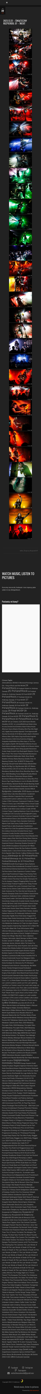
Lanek (19, 983)
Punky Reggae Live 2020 (18, 1138)
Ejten (13, 853)
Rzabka (4, 1167)
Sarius (29, 1167)
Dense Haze (28, 831)
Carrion (13, 799)
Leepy (34, 985)
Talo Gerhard (25, 1222)
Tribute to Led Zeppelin (10, 1290)
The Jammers (18, 1245)
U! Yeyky (5, 1300)
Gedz (4, 891)
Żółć (8, 1357)
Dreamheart (24, 846)
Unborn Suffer (19, 1302)
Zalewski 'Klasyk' (8, 1347)
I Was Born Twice (21, 936)
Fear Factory (28, 874)
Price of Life (25, 1128)
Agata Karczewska (12, 731)
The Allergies (28, 1232)
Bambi (32, 756)
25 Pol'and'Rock (18, 690)
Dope (35, 841)
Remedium (5, 1150)
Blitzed (34, 774)
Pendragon (10, 1105)
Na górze (10, 1060)
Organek (32, 1085)
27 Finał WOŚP (20, 700)
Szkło (11, 1220)
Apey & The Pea (29, 741)
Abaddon (5, 724)
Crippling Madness (19, 811)
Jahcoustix (11, 938)
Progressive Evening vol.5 (11, 1130)
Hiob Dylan (23, 916)
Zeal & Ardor (6, 1349)
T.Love (30, 1220)
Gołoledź (32, 896)
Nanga (23, 1063)
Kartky (18, 955)
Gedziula (9, 891)
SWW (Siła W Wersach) (22, 1217)
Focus (31, 881)
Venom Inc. (31, 1310)
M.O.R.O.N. (29, 1003)
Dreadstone (15, 846)
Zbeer (28, 1347)
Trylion (33, 1292)
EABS (35, 851)
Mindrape (17, 1038)
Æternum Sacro (7, 729)
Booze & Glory (26, 779)
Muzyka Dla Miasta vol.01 (26, 1050)
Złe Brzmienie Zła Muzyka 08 (21, 1354)
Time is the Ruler (32, 1282)
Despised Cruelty (8, 833)
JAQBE (17, 941)
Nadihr (4, 1060)
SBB (18, 1170)
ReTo (22, 1153)
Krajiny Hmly (6, 973)
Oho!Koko (32, 1081)
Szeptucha (5, 1220)
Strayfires (30, 1204)
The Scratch (22, 1275)
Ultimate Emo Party (30, 1300)
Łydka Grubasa (9, 1002)
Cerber (4, 801)
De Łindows (6, 831)
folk (35, 881)
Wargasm (24, 1322)
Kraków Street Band (18, 973)
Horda (14, 918)
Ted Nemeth (23, 1227)
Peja (25, 1103)
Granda (21, 901)
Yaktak (14, 1342)
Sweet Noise (6, 1209)
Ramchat (28, 1145)
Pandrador (34, 1095)
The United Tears (31, 1277)
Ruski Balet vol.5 (27, 1165)
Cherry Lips (12, 804)
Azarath (13, 751)
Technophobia (14, 1227)
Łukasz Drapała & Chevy (23, 1000)
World (35, 1337)
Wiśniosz (5, 1334)
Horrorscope (20, 918)
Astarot (4, 749)
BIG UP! (27, 766)
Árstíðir (23, 746)
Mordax (12, 1045)
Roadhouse (12, 1155)
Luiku (31, 997)
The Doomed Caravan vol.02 (18, 1242)
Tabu (34, 1220)
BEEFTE (23, 761)
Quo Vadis (21, 1143)
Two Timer (18, 1295)
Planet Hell (24, 1115)
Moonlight (25, 1043)
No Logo (24, 1073)
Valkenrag (14, 1307)
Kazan (18, 958)
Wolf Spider (29, 1337)
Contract (23, 809)
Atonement (32, 749)
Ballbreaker (17, 756)
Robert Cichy (21, 1155)
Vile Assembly (30, 1312)
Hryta (17, 921)
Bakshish (10, 756)
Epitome (32, 864)
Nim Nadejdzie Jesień (19, 1071)
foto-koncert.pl (34, 1390)
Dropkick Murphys (8, 848)
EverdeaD (28, 866)
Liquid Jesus (19, 992)
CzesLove (28, 816)
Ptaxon (14, 1135)
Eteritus (9, 866)
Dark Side (10, 823)
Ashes (37, 746)
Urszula (29, 1305)
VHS (11, 1312)
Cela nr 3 (26, 799)
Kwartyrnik (16, 978)
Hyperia (36, 921)
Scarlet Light (24, 1170)
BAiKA (4, 756)
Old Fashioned (24, 1083)
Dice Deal (25, 836)
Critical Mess (34, 811)
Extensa (8, 869)
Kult (30, 975)
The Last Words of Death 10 (19, 1247)
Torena (4, 1285)
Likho (15, 990)
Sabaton (10, 1167)
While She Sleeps (14, 1327)
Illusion (35, 923)
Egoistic (8, 853)
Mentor (14, 1017)
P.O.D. (14, 1093)
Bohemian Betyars (21, 776)
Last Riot (5, 985)
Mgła (19, 1033)
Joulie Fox (31, 943)
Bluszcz (12, 776)
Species (25, 1194)
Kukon (26, 975)
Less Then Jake (21, 988)
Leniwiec (13, 988)
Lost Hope (5, 997)
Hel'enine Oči (12, 913)
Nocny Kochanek (13, 1073)
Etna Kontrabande (18, 866)
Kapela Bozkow (24, 950)
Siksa (12, 1182)
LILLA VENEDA (22, 990)
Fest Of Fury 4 (31, 876)
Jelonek (17, 943)
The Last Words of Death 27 (26, 1260)
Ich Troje (23, 923)
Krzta (4, 975)
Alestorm (36, 734)
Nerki (4, 1068)
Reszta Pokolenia (14, 1153)
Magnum (9, 1008)
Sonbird (4, 1194)
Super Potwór (27, 1207)
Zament (16, 1347)
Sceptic (31, 1170)
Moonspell (32, 1043)
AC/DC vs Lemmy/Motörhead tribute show (22, 724)
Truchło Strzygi (20, 1292)
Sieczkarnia (6, 1182)
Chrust (31, 804)
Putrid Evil (12, 1140)
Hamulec (27, 908)
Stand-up (36, 1197)
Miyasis (24, 1040)
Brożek (4, 784)
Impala (4, 926)
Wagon (29, 1320)
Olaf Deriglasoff (13, 1083)
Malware (18, 1010)
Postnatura (5, 1125)
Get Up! (24, 891)
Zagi (24, 1344)
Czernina (8, 816)
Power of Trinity (15, 1125)
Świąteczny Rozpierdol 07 (31, 551)
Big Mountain (20, 766)
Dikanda (32, 836)
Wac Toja (23, 1320)
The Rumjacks (13, 1275)
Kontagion (13, 970)
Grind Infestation (23, 903)
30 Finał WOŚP (13, 716)
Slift (31, 1189)
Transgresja (34, 1285)
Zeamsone (14, 1349)
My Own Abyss (27, 1057)
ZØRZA (13, 1357)
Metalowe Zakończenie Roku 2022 (23, 1020)
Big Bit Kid (5, 766)
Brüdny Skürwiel (12, 784)
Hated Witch (22, 911)
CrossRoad (6, 814)
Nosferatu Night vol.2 (14, 1076)
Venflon (24, 1310)
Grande (27, 901)
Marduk (35, 1010)
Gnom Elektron (24, 893)
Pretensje (5, 1128)
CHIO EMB (20, 804)
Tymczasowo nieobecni (18, 1297)
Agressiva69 (33, 731)
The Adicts (19, 1232)
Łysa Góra (21, 1003)
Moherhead (6, 1043)
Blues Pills (5, 776)
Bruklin (21, 784)
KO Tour (36, 970)
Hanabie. (34, 908)
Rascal (33, 1145)
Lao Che (24, 983)
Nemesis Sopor (32, 1066)
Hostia (27, 918)
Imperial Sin (26, 926)
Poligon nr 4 (21, 1120)
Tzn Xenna (35, 1297)
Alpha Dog (18, 736)
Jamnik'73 (11, 941)
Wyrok (4, 1342)
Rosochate (13, 1160)
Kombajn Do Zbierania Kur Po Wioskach (20, 963)
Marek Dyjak (6, 1013)
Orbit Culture (24, 1085)
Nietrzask (35, 1068)
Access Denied (7, 726)
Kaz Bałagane (25, 958)
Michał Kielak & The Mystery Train (17, 1035)
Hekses (4, 913)
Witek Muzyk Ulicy (15, 1334)
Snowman (25, 1192)
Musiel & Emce (12, 1050)
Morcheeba (6, 1045)
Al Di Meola (19, 734)
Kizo (19, 960)
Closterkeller (30, 806)
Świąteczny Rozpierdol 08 (12, 1215)
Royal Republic (32, 1160)
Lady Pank (31, 980)
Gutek (34, 906)
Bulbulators (25, 786)
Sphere (30, 1194)
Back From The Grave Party (12, 754)
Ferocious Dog (21, 876)
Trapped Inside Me (8, 1287)
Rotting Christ (22, 1160)
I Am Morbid (6, 923)
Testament (16, 1230)
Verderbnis (5, 1312)
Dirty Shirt (15, 838)
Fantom (27, 871)
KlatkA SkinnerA (26, 960)
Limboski (31, 990)
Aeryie (33, 726)
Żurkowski (19, 1357)
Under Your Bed (30, 1302)
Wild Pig (17, 1332)
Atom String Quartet (22, 749)
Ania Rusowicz (7, 739)
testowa (30, 1230)
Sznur (16, 1220)
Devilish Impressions (21, 833)
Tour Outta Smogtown (14, 1285)
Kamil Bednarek (7, 950)
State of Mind (14, 1199)
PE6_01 (21, 1103)
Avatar (4, 751)
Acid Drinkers (17, 726)
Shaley (11, 1180)
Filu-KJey (16, 879)
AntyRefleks (13, 741)
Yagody (9, 1342)
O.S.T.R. (31, 1078)
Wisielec (34, 1332)
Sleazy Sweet (15, 1189)
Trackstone (25, 1285)
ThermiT (5, 1275)
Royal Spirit (6, 1162)
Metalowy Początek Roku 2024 (17, 1028)
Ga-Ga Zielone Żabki (14, 888)
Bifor (34, 764)
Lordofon (33, 995)
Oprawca (32, 1083)
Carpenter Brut (19, 796)
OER (23, 1081)
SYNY (33, 1217)
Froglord (20, 884)
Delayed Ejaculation (31, 828)
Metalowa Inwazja (23, 1017)
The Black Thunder (30, 1235)
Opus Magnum (7, 1085)
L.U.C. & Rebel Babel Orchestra (16, 980)
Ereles (4, 866)
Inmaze (26, 931)
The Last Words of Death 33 (18, 1268)
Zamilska (23, 1347)
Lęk (8, 988)
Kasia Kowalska (26, 955)
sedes (33, 1172)
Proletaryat (24, 1133)
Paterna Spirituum (27, 1098)
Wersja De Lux (24, 1325)
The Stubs (21, 1277)
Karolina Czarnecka (9, 955)
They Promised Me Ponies (19, 1280)
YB (18, 1342)
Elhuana (5, 856)
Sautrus (13, 1170)
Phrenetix (28, 1108)
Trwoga (28, 1292)
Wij (3, 1332)
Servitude (19, 1177)
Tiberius (10, 1282)
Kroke (36, 973)
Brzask (12, 786)
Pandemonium (26, 1095)
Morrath (31, 1045)
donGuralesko (22, 841)
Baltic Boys (25, 756)
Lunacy (34, 1000)
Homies (4, 918)
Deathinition (28, 826)
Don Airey (13, 841)
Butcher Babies (14, 789)
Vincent (4, 1315)
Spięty (20, 1197)
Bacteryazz (33, 754)
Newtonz (28, 1068)
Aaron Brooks (30, 721)
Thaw (4, 1232)
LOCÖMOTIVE (12, 995)
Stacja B (29, 1197)
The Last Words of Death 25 (19, 1257)
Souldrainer (18, 1194)
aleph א (29, 734)
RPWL (18, 1162)
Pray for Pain (30, 1125)
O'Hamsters (19, 1078)
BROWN (35, 781)
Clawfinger (21, 806)
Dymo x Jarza (12, 851)
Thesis (4, 1277)
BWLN (33, 789)
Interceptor (5, 933)
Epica (27, 864)
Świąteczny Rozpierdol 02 (20, 1209)
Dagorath (35, 816)
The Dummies (33, 1242)
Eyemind (21, 869)
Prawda (23, 1125)
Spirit (24, 1197)
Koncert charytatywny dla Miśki (25, 965)
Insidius (36, 931)
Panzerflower (6, 1098)
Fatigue (21, 874)
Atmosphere (11, 749)
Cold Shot (11, 809)
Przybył (4, 1135)
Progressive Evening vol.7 (11, 1133)
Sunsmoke (18, 1207)
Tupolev (12, 1295)
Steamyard (28, 1199)
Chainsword (22, 801)
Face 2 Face (28, 869)
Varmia (35, 1307)
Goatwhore (5, 896)
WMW (23, 1334)
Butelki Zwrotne (25, 789)
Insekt (31, 931)
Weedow (16, 1325)
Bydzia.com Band (33, 791)
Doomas (30, 841)
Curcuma (17, 814)
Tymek (28, 1297)
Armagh (13, 746)
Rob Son (29, 1155)
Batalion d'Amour (8, 759)
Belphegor (5, 764)
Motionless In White (23, 1048)
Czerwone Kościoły (18, 816)
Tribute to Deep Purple (27, 1287)
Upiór (12, 1305)
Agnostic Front (23, 731)
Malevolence (6, 1010)
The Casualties (30, 1237)
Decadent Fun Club (8, 828)
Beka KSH (29, 761)
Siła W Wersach (20, 1182)
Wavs (30, 1322)
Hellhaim (28, 913)
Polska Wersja (17, 1123)
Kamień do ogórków (30, 948)
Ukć (9, 1300)
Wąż (33, 1322)
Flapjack (15, 881)
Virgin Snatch (22, 1315)
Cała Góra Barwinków (18, 794)
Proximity (32, 1133)
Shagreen (5, 1180)
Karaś (28, 953)
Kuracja (34, 975)
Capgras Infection (8, 796)
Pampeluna (16, 1095)
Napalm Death (31, 1063)
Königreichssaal (17, 968)
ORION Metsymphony (18, 1088)
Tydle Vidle (6, 1297)
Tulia (3, 1295)
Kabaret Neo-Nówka (9, 948)
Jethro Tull (24, 943)
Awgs (8, 751)
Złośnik (35, 1354)
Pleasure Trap (33, 1115)
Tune (7, 1295)
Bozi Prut (35, 779)
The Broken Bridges (9, 1237)
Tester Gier (24, 1230)
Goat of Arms (33, 893)
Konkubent (27, 968)
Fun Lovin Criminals (20, 886)
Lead (26, 985)
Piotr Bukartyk (31, 1113)
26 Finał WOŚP (26, 694)
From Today (28, 884)
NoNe (29, 1073)
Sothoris (10, 1194)
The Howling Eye (8, 1245)
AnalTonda (26, 736)
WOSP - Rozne (24, 1339)
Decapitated (20, 828)
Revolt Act (28, 1153)
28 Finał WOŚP (20, 705)
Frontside (10, 886)
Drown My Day (20, 848)
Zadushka (19, 1344)
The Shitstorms (32, 1275)
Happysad (10, 911)
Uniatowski (6, 1305)
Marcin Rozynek (27, 1010)
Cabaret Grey (6, 794)
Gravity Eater (34, 901)
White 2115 (24, 1327)
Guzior (13, 908)
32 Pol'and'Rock (23, 719)
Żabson (8, 1344)
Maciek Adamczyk (13, 1005)
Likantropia (9, 990)
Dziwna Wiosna (27, 851)
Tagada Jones (15, 1222)
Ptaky (9, 1135)
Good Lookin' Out (12, 898)
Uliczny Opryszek (17, 1300)
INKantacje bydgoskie (15, 931)
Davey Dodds (19, 823)
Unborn (11, 1302)
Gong (4, 898)
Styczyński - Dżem (8, 1207)
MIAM (23, 1033)
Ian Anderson (14, 923)
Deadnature (20, 826)
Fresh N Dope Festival (9, 884)
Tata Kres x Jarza (28, 1225)
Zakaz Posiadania (32, 1344)
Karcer (32, 953)
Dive (20, 838)
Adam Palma (26, 726)
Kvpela (10, 978)
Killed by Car (13, 960)
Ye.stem (22, 1342)
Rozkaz (12, 1162)
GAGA (23, 888)
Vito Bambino (32, 1315)
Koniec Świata (7, 968)
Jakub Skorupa (21, 938)
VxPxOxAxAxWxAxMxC (16, 1317)
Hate (16, 911)
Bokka (30, 776)
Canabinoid (31, 794)
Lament (7, 983)
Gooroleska (6, 901)
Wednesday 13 (7, 1325)
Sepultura (12, 1177)
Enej (16, 864)
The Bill (21, 1235)
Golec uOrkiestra (23, 896)
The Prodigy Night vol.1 (21, 1273)
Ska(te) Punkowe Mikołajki (23, 1185)
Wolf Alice (13, 1337)
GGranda (30, 891)
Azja (17, 751)
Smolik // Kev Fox (16, 1192)
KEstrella (5, 960)
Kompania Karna (7, 965)
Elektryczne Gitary (33, 853)
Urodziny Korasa (20, 1305)
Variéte (30, 1307)
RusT (35, 1165)
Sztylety (25, 1220)
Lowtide (26, 997)
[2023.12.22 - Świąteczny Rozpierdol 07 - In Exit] (20, 36)
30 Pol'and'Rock (27, 716)
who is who (32, 1327)
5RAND (15, 683)
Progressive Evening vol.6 (30, 1130)
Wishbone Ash (25, 1332)
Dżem (19, 851)
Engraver (21, 864)
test (11, 1230)
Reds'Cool (15, 1148)
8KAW (23, 685)
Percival (18, 1105)
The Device (20, 1240)
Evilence (35, 866)
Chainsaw (14, 801)
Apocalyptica (6, 744)
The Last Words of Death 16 (26, 1250)
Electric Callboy (21, 853)
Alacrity (4, 734)
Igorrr (31, 923)
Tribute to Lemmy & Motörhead (28, 1290)
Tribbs (17, 1287)
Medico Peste (31, 1015)
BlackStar (27, 771)
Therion (32, 1273)
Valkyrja (21, 1307)
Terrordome (6, 1230)
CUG (12, 814)
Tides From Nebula (19, 1282)
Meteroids (9, 1033)
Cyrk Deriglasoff (25, 814)
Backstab (26, 754)
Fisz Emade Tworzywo (27, 879)
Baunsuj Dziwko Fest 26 (10, 761)
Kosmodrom (28, 970)
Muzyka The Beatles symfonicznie (13, 1053)
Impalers (10, 926)
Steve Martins (13, 1202)
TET (35, 1230)
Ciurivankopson (11, 806)
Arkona (7, 746)
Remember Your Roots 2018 (19, 1150)
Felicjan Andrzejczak (9, 876)
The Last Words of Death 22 (14, 1255)
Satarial (34, 1167)
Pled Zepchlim (7, 1118)
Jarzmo (11, 943)
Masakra (23, 1013)
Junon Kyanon (22, 945)
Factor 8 (35, 869)
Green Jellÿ (13, 903)
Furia (29, 886)
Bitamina (33, 769)
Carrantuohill (6, 799)
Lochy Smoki (28, 992)
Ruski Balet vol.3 (15, 1165)
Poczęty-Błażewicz (18, 1118)
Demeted (20, 831)
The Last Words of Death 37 (26, 1270)
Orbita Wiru (16, 1085)
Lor (25, 995)
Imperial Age (17, 926)
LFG (3, 990)
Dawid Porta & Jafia (8, 826)
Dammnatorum (7, 818)
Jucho (4, 945)
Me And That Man (20, 1015)
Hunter (22, 921)
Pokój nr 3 (12, 1120)
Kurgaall (5, 978)
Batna (16, 759)
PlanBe (17, 1115)
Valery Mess (6, 1307)
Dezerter (11, 836)
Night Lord (5, 1071)
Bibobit (30, 764)
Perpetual (21, 1108)
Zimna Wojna (6, 1354)
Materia (11, 1015)
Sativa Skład (6, 1170)
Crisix (28, 811)
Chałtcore (30, 801)
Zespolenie (15, 1352)
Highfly (12, 916)
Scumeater (26, 1172)
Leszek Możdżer (32, 988)
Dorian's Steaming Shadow (18, 843)
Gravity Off (5, 903)
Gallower (29, 888)
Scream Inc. (18, 1172)
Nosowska (26, 1076)
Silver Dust (29, 1182)
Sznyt (20, 1220)
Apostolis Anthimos (25, 744)
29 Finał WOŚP (16, 710)
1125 (20, 721)
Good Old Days (23, 898)
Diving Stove (27, 838)
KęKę (33, 958)
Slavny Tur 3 (6, 1189)
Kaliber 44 (19, 948)
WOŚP (16, 1339)
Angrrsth (33, 736)
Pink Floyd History (20, 1113)
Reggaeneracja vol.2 (26, 1148)
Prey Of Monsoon (15, 1128)
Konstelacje (6, 970)
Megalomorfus (7, 1017)
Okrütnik (5, 1083)
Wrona (32, 1339)
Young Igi (28, 1342)
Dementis (13, 831)
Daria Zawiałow (22, 821)
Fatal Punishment (12, 874)
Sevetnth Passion (29, 1177)
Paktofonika (31, 1093)
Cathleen (20, 799)
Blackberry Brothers (8, 771)
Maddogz (22, 1005)
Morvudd (8, 1048)
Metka (15, 1033)
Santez (24, 1167)
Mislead (10, 1040)
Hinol (17, 916)
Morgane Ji (19, 1045)
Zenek (25, 1349)
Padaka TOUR (22, 1093)
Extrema (14, 869)
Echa (4, 853)
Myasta (13, 1057)
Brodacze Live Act (20, 781)
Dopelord (5, 843)
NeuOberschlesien (12, 1068)
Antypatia (5, 741)
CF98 (9, 801)
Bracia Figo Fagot (8, 781)
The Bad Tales (13, 1235)
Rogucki (16, 1158)
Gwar (17, 908)
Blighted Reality (26, 774)
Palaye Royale (7, 1095)
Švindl (34, 1207)
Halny (22, 908)
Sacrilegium (18, 1167)
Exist (3, 869)
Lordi (28, 995)
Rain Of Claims (19, 1145)
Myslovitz (36, 1057)
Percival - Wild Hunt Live (30, 1105)
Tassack (12, 1225)
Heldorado (20, 913)
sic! (15, 1180)
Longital (21, 995)
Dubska (4, 851)
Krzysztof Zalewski (12, 975)
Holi (34, 916)
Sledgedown (25, 1189)
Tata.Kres (19, 1225)
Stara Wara (6, 1199)
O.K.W (26, 1078)
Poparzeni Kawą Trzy (29, 1123)
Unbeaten (5, 1302)
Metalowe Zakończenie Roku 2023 (14, 1023)
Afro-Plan (27, 729)
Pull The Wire (21, 1135)
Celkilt (32, 799)
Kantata (15, 950)
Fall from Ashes (7, 871)
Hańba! (4, 911)
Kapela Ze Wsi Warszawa (16, 953)
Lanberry (13, 983)
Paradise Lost (16, 1098)
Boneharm (5, 779)
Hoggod (29, 916)
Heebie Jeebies (32, 911)
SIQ (12, 1185)
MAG (3, 1008)
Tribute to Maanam (8, 1292)
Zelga (20, 1349)
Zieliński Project (29, 1352)
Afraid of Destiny (18, 729)
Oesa (27, 1081)
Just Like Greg (32, 945)
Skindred (21, 1187)
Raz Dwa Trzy (7, 1148)
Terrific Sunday (33, 1227)
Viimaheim (21, 1312)
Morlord (26, 1045)
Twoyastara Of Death (30, 1295)
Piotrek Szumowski (8, 1115)
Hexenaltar (5, 916)
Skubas (27, 1187)
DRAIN (8, 846)
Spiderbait (5, 1197)
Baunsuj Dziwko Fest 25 (27, 759)
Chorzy (26, 804)
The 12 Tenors (11, 1232)
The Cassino (20, 1237)
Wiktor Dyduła (9, 1332)
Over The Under (26, 1091)
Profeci (31, 1128)
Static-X (22, 1199)
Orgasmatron (6, 1088)
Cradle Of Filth (31, 809)
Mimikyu (11, 1038)
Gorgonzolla (14, 901)
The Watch (5, 1280)
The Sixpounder (12, 1277)
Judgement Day (11, 945)
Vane (26, 1307)
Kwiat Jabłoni (25, 978)
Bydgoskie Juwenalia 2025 (14, 791)
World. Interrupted (8, 1339)
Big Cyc (12, 766)
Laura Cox (20, 985)
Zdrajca (33, 1347)
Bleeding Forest (15, 774)
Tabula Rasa (6, 1222)
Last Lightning (32, 983)
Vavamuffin (12, 1310)
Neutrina (22, 1068)
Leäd (30, 985)
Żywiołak (26, 1357)
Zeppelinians (6, 1352)
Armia (18, 746)
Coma (17, 809)
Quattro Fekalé (22, 1140)
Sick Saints (21, 1180)
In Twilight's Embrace (30, 933)
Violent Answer (13, 1315)
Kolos (4, 963)
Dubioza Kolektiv (31, 848)
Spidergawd (13, 1197)
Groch (31, 903)
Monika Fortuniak (16, 1043)
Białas (25, 764)
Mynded (19, 1057)
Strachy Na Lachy (21, 1204)
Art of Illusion (30, 746)
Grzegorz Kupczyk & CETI (14, 906)
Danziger (13, 821)
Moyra (33, 1048)
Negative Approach (20, 1066)
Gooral (31, 898)
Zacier (13, 1344)
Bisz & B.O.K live (15, 769)
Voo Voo (5, 1317)
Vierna (15, 1312)
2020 (24, 721)
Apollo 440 (14, 744)
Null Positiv (11, 1078)
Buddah (18, 786)
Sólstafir (32, 1192)
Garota (35, 888)
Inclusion (26, 928)
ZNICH (4, 1357)
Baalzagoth (23, 751)
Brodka (29, 781)
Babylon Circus (33, 751)
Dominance (6, 841)
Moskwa (14, 1048)
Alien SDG (11, 736)
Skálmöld (5, 1187)
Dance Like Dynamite (19, 818)
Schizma (5, 1172)
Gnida (16, 893)
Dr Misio (31, 846)
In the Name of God (16, 933)
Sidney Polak (29, 1180)
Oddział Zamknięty (14, 1081)
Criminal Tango (7, 811)
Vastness (5, 1310)
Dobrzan (34, 838)
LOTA (11, 997)
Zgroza (21, 1352)
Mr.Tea (4, 1050)
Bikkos (33, 766)
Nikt (10, 1071)
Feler (35, 874)
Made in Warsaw (31, 1005)
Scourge (11, 1172)
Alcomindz (10, 734)
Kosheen (21, 970)
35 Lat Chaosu (13, 722)
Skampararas (13, 1187)
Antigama (30, 739)
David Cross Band (30, 823)
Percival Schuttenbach (9, 1108)
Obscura (5, 1081)
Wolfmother (21, 1337)
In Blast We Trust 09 (15, 928)
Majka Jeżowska (17, 1008)
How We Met (10, 921)
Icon (27, 923)
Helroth (33, 913)
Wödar (28, 1334)
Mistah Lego (18, 1040)
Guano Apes (27, 906)
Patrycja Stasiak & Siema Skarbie (13, 1100)
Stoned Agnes (23, 1202)
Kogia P (35, 960)
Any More (20, 741)
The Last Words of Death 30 (14, 1265)
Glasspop (11, 893)
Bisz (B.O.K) (25, 769)
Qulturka (14, 1143)
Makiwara (27, 1008)
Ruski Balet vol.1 (26, 1162)
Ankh (14, 739)
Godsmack (13, 896)
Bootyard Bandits (15, 779)
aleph (25, 734)
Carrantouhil (29, 796)
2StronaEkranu (7, 683)
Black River (20, 771)
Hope (9, 918)
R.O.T (27, 1143)
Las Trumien (12, 985)
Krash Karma (29, 973)
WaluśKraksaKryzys (14, 1322)
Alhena (4, 736)
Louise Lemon (18, 997)
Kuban (21, 975)
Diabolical (18, 836)
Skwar (32, 1187)
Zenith (30, 1349)
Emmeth (11, 864)
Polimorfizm (29, 1120)
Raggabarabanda (8, 1145)
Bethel (21, 764)
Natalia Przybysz (7, 1066)
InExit (21, 551)
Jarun (22, 941)
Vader (34, 1305)
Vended (19, 1310)
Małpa (13, 1010)
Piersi (8, 1110)
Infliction (5, 931)
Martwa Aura (15, 1013)
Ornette (16, 1090)
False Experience (19, 871)
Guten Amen (6, 908)
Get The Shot (16, 891)
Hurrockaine (29, 921)
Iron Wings (10, 936)
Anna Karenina (21, 739)
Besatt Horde (13, 764)
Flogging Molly (24, 881)
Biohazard (5, 769)
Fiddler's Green (7, 879)
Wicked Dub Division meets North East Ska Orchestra (20, 1329)
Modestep (31, 1040)
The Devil (28, 1240)
